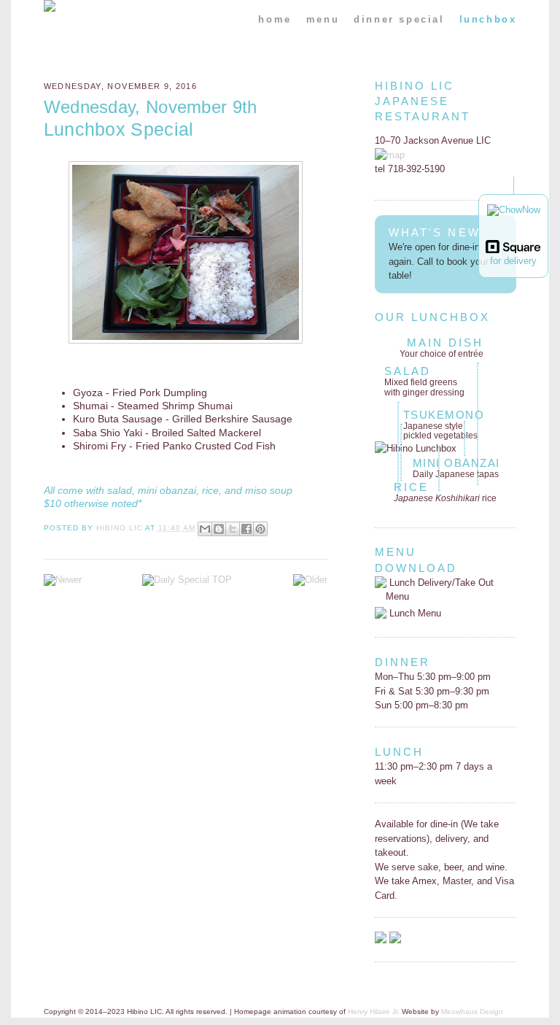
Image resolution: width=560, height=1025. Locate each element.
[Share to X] (232, 529)
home (274, 19)
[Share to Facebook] (246, 529)
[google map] (390, 155)
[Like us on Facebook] (380, 940)
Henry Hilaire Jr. (374, 1011)
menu (322, 19)
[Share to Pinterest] (260, 529)
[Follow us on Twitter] (395, 940)
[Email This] (205, 529)
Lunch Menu (413, 613)
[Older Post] (310, 579)
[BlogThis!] (218, 529)
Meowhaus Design (472, 1011)
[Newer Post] (63, 579)
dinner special (399, 19)
